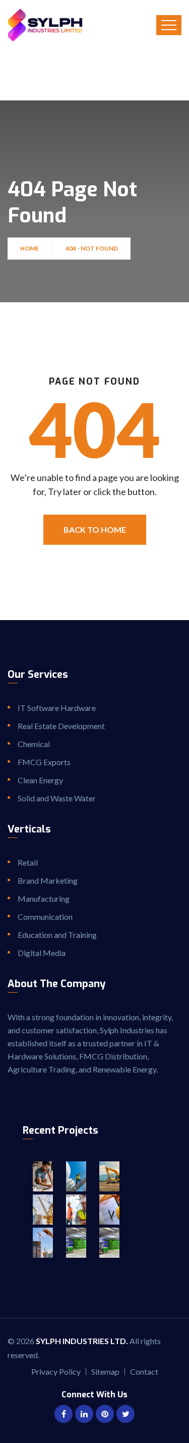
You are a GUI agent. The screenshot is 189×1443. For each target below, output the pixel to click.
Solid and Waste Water (57, 798)
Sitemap (105, 1371)
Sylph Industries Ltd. (82, 1341)
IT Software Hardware (57, 707)
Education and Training (57, 934)
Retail (28, 862)
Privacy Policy (56, 1371)
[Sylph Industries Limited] (45, 25)
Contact (144, 1371)
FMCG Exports (44, 762)
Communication (45, 916)
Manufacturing (44, 898)
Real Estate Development (61, 726)
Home (30, 248)
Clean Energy (40, 780)
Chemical (34, 744)
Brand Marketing (48, 880)
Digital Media (42, 952)
